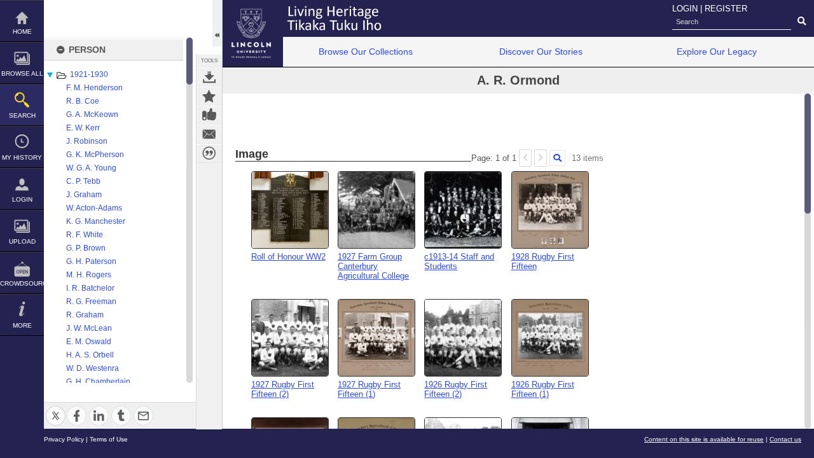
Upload (22, 241)
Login (22, 199)
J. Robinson (86, 141)
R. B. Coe (82, 101)
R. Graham (85, 314)
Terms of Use (109, 439)
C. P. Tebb (83, 181)
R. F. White (84, 234)
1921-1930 (89, 74)
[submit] (801, 21)
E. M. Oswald (88, 341)
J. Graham (84, 194)
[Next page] (540, 158)
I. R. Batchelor (90, 288)
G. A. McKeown (92, 114)
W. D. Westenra (92, 368)
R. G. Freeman (91, 301)
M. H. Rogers (88, 274)
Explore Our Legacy (717, 51)
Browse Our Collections (366, 51)
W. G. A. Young (91, 167)
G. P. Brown (86, 248)
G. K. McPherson (95, 154)
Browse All (22, 73)
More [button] (22, 325)
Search (22, 115)
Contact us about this (209, 134)
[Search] (557, 158)
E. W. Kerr (83, 127)
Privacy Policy (64, 439)
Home (22, 31)
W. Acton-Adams (94, 208)
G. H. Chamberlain (98, 381)
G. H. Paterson (91, 261)
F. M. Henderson (94, 87)
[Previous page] (525, 158)
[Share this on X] (56, 408)
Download (209, 77)
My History (22, 157)
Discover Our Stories (541, 51)
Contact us (785, 439)
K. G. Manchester (95, 221)
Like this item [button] (209, 115)
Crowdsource (22, 283)
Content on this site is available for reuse (704, 439)
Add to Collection (209, 96)
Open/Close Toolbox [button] (217, 23)
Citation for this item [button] (209, 153)
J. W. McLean (89, 328)
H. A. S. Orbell (90, 354)
